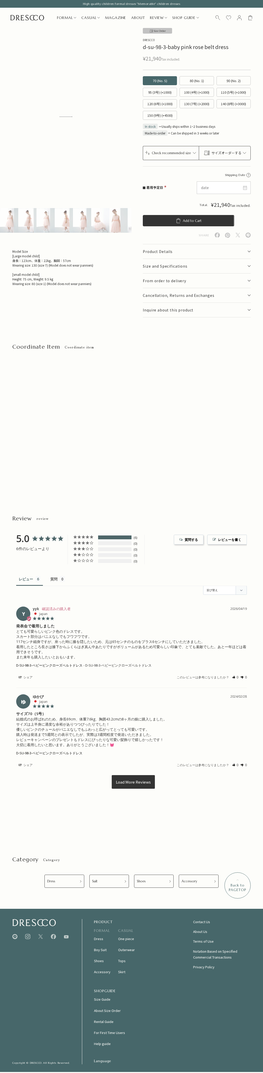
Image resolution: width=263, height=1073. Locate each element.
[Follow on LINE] (14, 936)
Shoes (141, 881)
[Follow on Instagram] (27, 936)
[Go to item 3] (45, 220)
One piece (126, 938)
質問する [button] (191, 539)
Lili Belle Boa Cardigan (160, 457)
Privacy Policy (203, 966)
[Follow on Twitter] (40, 936)
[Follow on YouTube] (66, 936)
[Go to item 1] (9, 220)
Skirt (121, 971)
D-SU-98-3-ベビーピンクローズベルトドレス (49, 665)
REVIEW (157, 17)
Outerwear (126, 949)
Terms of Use (203, 941)
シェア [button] (28, 677)
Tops (122, 960)
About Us (200, 931)
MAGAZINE (115, 17)
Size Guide (102, 999)
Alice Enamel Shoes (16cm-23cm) (235, 457)
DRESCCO (149, 40)
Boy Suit (100, 949)
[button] (235, 677)
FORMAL (65, 17)
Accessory (189, 881)
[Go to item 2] (27, 220)
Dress (51, 881)
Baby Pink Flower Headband (33, 457)
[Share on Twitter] (237, 235)
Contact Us (201, 921)
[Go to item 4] (64, 220)
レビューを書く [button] (229, 539)
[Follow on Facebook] (53, 936)
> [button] (133, 782)
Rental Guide (104, 1021)
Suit (95, 881)
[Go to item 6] (100, 220)
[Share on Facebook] (217, 235)
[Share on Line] (248, 235)
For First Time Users (109, 1032)
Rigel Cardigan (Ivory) (94, 457)
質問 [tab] (54, 579)
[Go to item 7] (118, 220)
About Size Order (107, 1010)
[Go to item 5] (82, 220)
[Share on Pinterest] (227, 235)
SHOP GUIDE (183, 17)
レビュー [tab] (26, 579)
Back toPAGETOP (237, 887)
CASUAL (88, 17)
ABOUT (138, 17)
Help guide (102, 1043)
